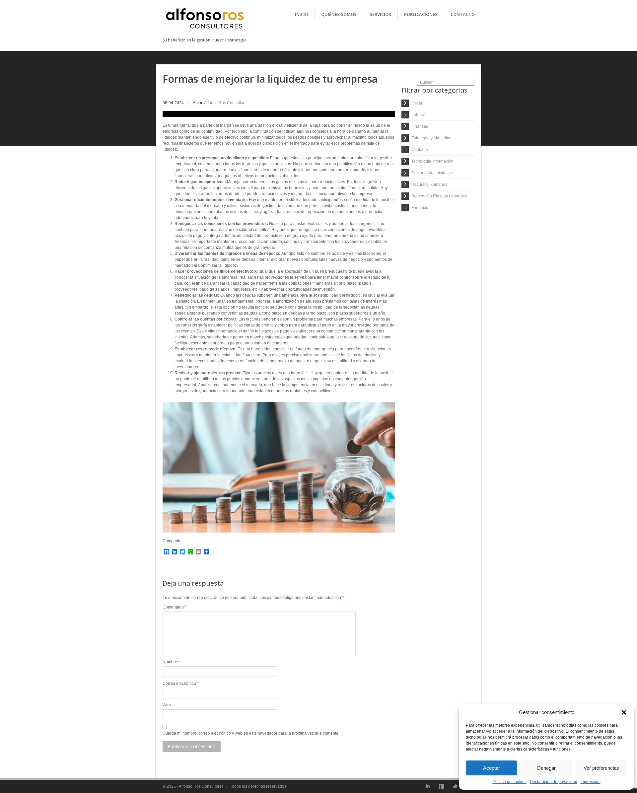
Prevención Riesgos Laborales (439, 196)
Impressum (591, 781)
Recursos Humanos (429, 184)
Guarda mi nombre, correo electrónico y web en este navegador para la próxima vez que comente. (251, 733)
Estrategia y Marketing (431, 138)
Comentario (174, 607)
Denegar (546, 768)
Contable (419, 149)
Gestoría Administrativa (432, 173)
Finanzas (419, 126)
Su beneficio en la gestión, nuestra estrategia (205, 40)
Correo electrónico (181, 683)
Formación (421, 207)
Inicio (301, 14)
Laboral (418, 114)
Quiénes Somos (339, 14)
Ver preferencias (601, 768)
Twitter (455, 786)
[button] (623, 712)
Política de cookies (510, 781)
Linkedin (428, 786)
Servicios (380, 14)
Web (167, 705)
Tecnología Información (432, 161)
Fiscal (416, 103)
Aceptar (491, 768)
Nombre (171, 662)
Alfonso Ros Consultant (225, 103)
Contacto (463, 14)
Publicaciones (421, 14)
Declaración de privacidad (553, 781)
